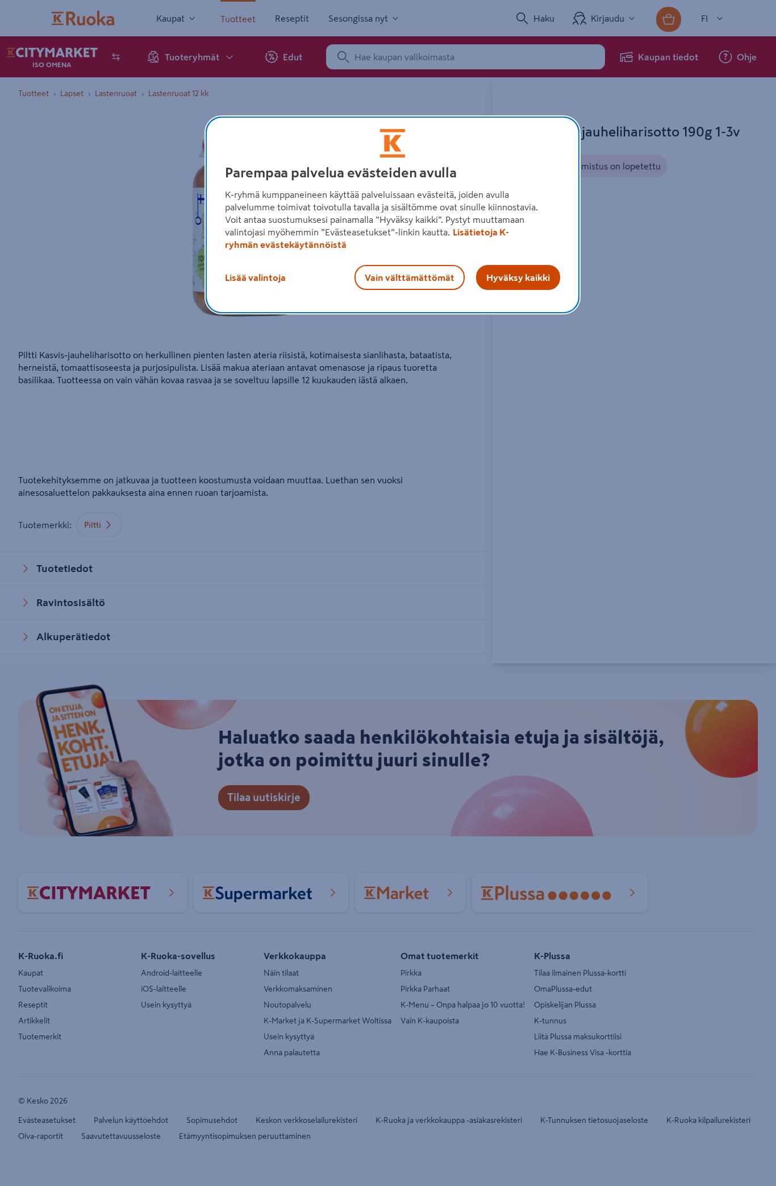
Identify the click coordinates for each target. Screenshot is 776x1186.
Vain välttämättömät (409, 277)
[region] (392, 215)
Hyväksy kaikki (518, 277)
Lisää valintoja (255, 277)
